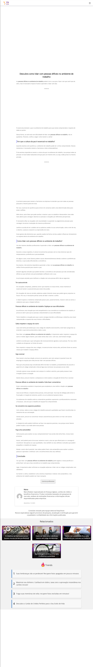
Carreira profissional (48, 481)
